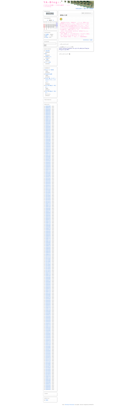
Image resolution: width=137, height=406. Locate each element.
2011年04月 (48, 370)
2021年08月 (48, 192)
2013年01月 (48, 340)
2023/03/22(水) (86, 39)
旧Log (46, 37)
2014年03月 (48, 320)
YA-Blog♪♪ (53, 2)
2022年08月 (48, 175)
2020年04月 (48, 215)
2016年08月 (48, 278)
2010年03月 (48, 389)
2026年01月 (48, 116)
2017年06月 (48, 264)
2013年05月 (48, 334)
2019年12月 (48, 221)
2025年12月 (48, 117)
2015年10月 (48, 293)
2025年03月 (48, 130)
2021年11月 (48, 188)
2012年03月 (48, 355)
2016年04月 (48, 284)
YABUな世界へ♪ (79, 8)
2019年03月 (48, 234)
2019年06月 (48, 229)
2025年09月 (48, 122)
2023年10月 (48, 155)
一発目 (46, 59)
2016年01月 (48, 288)
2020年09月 (48, 208)
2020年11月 (48, 205)
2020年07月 (48, 211)
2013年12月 (48, 324)
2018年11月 (48, 240)
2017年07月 (48, 263)
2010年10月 (48, 379)
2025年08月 (48, 123)
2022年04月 (48, 181)
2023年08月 (48, 158)
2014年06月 (48, 316)
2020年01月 (48, 219)
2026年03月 (48, 113)
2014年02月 (48, 321)
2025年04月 (48, 129)
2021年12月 (48, 186)
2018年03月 (48, 251)
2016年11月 (48, 274)
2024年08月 (48, 140)
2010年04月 (48, 388)
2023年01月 (48, 168)
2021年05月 (48, 196)
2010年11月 (48, 378)
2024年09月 (48, 139)
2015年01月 (48, 306)
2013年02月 (48, 339)
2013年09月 (48, 329)
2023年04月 (48, 163)
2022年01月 (48, 185)
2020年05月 (48, 214)
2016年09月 (48, 277)
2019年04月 (48, 232)
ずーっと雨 (48, 62)
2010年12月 (48, 376)
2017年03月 (48, 268)
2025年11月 (48, 119)
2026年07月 (48, 107)
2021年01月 (48, 202)
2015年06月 (48, 298)
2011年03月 (48, 372)
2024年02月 (48, 149)
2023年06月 (48, 160)
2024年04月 (48, 146)
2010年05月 (48, 386)
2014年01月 (48, 323)
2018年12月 (48, 238)
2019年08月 (48, 227)
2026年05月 (48, 110)
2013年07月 (48, 332)
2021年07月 (48, 194)
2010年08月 (48, 382)
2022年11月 (48, 171)
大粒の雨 (47, 50)
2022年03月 (48, 182)
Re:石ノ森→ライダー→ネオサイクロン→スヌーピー (50, 80)
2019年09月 (48, 225)
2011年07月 (48, 366)
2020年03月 (48, 217)
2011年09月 (48, 363)
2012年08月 (48, 347)
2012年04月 (48, 353)
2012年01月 (48, 357)
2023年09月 (48, 156)
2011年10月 (48, 362)
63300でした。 (48, 56)
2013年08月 (48, 330)
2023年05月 (48, 162)
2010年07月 (48, 383)
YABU (46, 400)
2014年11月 (48, 309)
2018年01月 (48, 254)
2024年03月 (48, 148)
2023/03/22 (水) (88, 13)
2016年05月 (48, 283)
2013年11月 (48, 326)
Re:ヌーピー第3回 (49, 69)
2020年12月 (48, 204)
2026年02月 (48, 114)
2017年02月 (48, 270)
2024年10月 (48, 137)
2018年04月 (48, 250)
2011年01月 (48, 375)
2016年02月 (48, 287)
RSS (87, 8)
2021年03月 (48, 199)
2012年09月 (48, 346)
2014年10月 (48, 310)
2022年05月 (48, 179)
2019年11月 (48, 222)
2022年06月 (48, 178)
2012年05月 (48, 352)
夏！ (46, 53)
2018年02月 (48, 252)
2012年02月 (48, 356)
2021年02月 (48, 201)
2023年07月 (48, 159)
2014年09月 (48, 311)
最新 (85, 8)
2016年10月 (48, 275)
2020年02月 (48, 218)
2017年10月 (48, 258)
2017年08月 (48, 261)
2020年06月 (48, 212)
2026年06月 (48, 109)
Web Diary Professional (69, 404)
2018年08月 (48, 244)
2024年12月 (48, 135)
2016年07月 (48, 280)
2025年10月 (48, 120)
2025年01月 (48, 133)
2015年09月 (48, 294)
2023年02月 (48, 166)
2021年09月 (48, 191)
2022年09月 (48, 173)
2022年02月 (48, 183)
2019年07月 (48, 228)
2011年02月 (48, 373)
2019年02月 (48, 235)
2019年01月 (48, 237)
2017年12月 (48, 255)
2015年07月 (48, 297)
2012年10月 (48, 344)
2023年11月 (48, 153)
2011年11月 (48, 360)
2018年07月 (48, 245)
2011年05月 (48, 369)
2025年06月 (48, 126)
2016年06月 (48, 281)
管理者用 (91, 8)
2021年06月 (48, 195)
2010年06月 (48, 385)
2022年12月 (48, 169)
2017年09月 (48, 260)
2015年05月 (48, 300)
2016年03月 (48, 286)
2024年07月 (48, 142)
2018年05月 (48, 248)
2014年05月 (48, 317)
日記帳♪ (47, 34)
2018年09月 (48, 242)
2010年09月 (48, 380)
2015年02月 (48, 304)
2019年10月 (48, 224)
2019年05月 (48, 231)
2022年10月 (48, 172)
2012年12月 (48, 342)
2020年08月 (48, 209)
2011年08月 (48, 365)
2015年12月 (48, 290)
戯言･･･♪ (47, 35)
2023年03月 (48, 165)
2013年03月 (48, 337)
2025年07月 (48, 125)
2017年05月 (48, 265)
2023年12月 (48, 152)
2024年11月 (48, 136)
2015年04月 (48, 301)
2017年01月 (48, 271)
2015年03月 (48, 303)
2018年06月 (48, 247)
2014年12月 (48, 307)
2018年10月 (48, 241)
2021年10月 (48, 189)
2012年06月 (48, 350)
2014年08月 (48, 313)
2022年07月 (48, 176)
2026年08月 (48, 106)
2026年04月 (48, 112)
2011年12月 (48, 359)
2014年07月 (48, 314)
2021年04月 (48, 198)
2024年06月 (48, 143)
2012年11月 (48, 343)
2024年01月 (48, 150)
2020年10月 (48, 206)
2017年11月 (48, 257)
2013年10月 (48, 327)
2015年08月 (48, 296)
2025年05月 (48, 127)
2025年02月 (48, 132)
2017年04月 (48, 267)
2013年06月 (48, 333)
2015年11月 (48, 291)
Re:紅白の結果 (48, 74)
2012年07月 (48, 349)
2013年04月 (48, 336)
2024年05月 (48, 145)
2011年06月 (48, 367)
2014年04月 (48, 319)
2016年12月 (48, 273)
